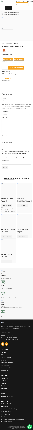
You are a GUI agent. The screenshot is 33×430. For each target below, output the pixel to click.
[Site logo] (7, 1)
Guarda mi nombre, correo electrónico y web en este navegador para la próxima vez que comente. (16, 152)
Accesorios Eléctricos (7, 362)
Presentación (7, 54)
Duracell (3, 380)
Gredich (19, 428)
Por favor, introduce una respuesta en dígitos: (14, 157)
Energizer (3, 383)
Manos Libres (5, 365)
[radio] (8, 59)
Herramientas (9, 43)
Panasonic (4, 388)
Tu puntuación (6, 111)
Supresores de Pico (6, 367)
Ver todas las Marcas (7, 396)
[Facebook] (3, 344)
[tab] (6, 78)
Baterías (3, 352)
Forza (2, 391)
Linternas (3, 360)
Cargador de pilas (6, 357)
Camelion (3, 386)
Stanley (3, 393)
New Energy (4, 378)
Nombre (4, 135)
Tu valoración (6, 117)
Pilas (2, 355)
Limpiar (4, 61)
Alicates (16, 43)
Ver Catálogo (4, 370)
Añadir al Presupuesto (16, 67)
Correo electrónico (7, 142)
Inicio (3, 43)
